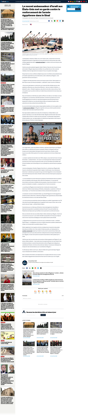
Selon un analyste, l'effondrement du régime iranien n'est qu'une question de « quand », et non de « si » (7, 326)
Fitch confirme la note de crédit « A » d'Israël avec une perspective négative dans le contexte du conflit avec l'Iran (7, 209)
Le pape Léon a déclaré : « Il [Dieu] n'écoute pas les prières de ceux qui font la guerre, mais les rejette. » (7, 110)
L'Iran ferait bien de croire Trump (6, 343)
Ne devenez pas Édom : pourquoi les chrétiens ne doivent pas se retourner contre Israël (7, 360)
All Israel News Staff (25, 21)
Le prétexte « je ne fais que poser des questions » (7, 171)
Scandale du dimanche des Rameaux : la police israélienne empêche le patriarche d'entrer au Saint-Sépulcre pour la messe (7, 287)
